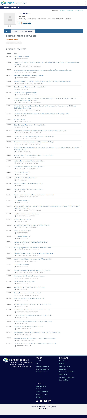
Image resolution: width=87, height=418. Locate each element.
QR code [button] (71, 10)
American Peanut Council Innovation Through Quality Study (33, 321)
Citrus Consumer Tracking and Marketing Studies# (30, 87)
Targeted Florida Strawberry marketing (26, 214)
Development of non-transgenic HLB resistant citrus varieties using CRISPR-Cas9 (40, 131)
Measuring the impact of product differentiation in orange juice (34, 195)
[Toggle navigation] (83, 3)
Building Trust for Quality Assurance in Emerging (29, 287)
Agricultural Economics (14, 43)
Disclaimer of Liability (38, 407)
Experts (61, 364)
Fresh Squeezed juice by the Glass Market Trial (29, 298)
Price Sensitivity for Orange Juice (24, 282)
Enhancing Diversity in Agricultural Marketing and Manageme (33, 253)
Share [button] (63, 10)
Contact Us (39, 397)
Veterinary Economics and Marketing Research (29, 76)
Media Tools (40, 389)
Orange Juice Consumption (22, 231)
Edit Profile (80, 10)
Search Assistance (42, 392)
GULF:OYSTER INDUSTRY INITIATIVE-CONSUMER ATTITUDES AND (35, 344)
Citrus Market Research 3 (22, 200)
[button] (8, 26)
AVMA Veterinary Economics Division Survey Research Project (33, 155)
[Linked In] (50, 401)
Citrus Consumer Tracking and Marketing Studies (29, 125)
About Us (39, 361)
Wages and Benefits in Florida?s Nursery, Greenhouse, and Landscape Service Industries (42, 81)
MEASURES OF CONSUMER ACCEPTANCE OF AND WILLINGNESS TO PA (37, 332)
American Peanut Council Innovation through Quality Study (32, 315)
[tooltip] (15, 59)
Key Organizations (42, 372)
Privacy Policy (51, 407)
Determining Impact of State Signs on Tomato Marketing (32, 225)
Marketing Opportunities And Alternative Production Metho (32, 248)
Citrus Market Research (21, 57)
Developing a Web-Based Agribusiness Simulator (29, 276)
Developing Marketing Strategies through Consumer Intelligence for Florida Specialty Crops (43, 70)
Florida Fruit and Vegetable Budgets (25, 93)
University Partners (42, 366)
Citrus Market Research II (22, 236)
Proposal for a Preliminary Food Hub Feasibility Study (31, 242)
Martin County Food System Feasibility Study (28, 183)
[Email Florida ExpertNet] (38, 401)
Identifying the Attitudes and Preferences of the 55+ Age (32, 310)
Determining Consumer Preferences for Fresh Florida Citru (32, 304)
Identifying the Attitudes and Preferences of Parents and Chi (33, 259)
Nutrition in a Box (19, 119)
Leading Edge (63, 380)
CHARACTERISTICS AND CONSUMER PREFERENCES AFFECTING (34, 338)
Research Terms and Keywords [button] (22, 31)
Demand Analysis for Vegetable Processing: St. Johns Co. (32, 270)
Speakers (62, 369)
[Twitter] (46, 401)
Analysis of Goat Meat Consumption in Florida (28, 327)
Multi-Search (63, 361)
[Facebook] (42, 401)
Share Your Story (42, 394)
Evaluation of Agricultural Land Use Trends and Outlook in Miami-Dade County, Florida (41, 114)
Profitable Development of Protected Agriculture (29, 161)
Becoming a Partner (42, 369)
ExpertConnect (41, 386)
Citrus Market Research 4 (22, 172)
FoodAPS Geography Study (22, 219)
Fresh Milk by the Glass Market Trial (25, 178)
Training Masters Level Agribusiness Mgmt (27, 293)
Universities (63, 374)
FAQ (37, 364)
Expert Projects (64, 366)
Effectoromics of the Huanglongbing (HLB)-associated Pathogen (34, 136)
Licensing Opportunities (67, 377)
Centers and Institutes (66, 372)
